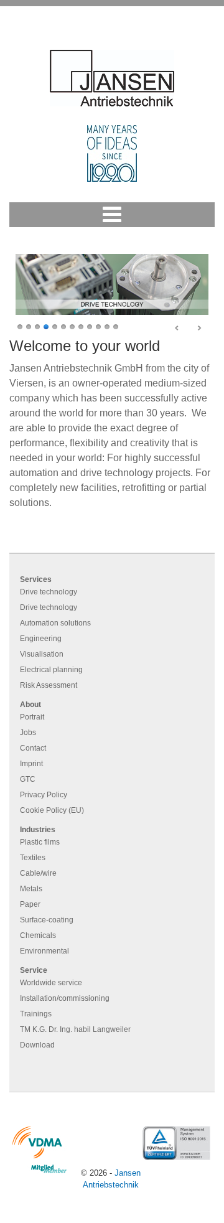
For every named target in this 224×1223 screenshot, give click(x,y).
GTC (27, 779)
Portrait (32, 717)
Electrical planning (51, 669)
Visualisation (41, 654)
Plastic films (40, 842)
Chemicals (38, 935)
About (30, 704)
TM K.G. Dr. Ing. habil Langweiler (75, 1029)
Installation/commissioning (65, 998)
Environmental (44, 951)
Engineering (41, 638)
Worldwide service (51, 982)
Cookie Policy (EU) (52, 810)
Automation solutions (55, 623)
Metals (31, 888)
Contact (33, 748)
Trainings (36, 1014)
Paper (30, 904)
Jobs (28, 732)
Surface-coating (46, 920)
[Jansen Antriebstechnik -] (112, 78)
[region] (112, 292)
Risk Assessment (48, 685)
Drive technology (48, 592)
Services (36, 579)
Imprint (31, 763)
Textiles (32, 857)
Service (33, 970)
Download (37, 1045)
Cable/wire (38, 873)
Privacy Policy (43, 794)
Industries (37, 829)
